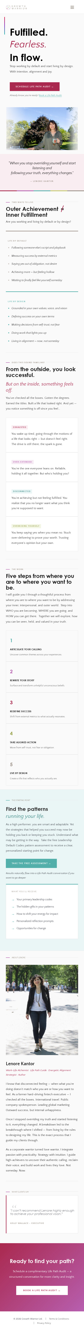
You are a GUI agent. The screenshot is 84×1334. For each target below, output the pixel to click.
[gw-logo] (16, 6)
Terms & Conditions (59, 1319)
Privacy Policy (44, 1323)
